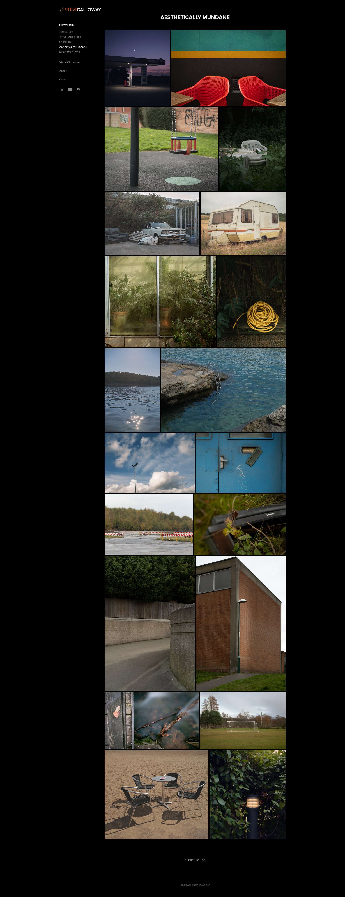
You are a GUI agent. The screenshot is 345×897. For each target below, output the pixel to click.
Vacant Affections (70, 36)
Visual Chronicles (69, 62)
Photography (66, 25)
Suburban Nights (69, 52)
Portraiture (66, 31)
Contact (64, 79)
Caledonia (65, 41)
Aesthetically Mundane (73, 47)
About (63, 71)
